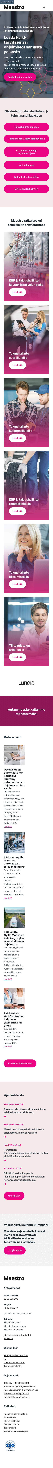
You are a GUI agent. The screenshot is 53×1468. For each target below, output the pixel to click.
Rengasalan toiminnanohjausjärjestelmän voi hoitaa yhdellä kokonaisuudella (26, 1153)
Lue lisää (8, 826)
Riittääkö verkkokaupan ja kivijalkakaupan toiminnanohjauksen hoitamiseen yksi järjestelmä (24, 1176)
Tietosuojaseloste (12, 1366)
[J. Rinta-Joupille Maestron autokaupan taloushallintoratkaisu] (14, 834)
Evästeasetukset (7, 2)
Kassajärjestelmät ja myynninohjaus (21, 1390)
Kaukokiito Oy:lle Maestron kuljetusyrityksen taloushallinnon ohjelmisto (15, 938)
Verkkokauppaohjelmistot (16, 1393)
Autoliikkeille (10, 1417)
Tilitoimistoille (14, 1104)
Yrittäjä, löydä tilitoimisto (16, 1355)
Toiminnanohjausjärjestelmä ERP (19, 1386)
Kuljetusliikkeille (11, 1421)
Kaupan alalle (12, 1145)
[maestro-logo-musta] (14, 1277)
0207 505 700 (11, 1299)
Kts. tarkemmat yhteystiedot (17, 1335)
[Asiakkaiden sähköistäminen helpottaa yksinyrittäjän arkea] (14, 990)
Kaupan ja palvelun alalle (15, 1414)
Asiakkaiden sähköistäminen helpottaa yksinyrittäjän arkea (14, 1019)
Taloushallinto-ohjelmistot (16, 1383)
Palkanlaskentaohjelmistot (16, 1397)
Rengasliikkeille (11, 1424)
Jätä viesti (8, 1338)
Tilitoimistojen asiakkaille (16, 1431)
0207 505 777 (11, 1308)
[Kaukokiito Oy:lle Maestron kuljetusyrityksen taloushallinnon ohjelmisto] (14, 909)
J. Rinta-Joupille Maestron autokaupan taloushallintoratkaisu (18, 861)
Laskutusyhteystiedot (14, 1362)
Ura (5, 1359)
